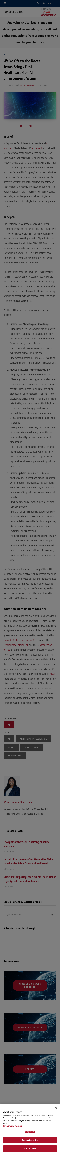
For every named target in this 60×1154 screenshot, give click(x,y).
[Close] (56, 1108)
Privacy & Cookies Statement (12, 1126)
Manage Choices (30, 1132)
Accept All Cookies (30, 1148)
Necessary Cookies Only (30, 1140)
